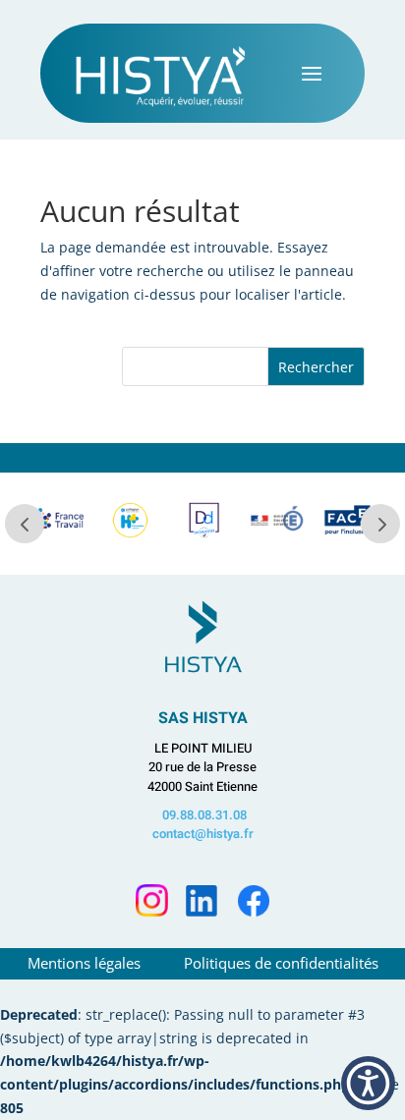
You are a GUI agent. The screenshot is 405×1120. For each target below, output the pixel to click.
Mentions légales (86, 963)
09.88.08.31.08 (204, 815)
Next (380, 523)
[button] (368, 1083)
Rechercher (316, 367)
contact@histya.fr (203, 833)
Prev (24, 523)
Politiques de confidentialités (281, 963)
